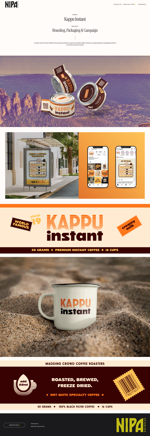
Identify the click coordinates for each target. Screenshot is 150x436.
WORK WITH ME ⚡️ (14, 425)
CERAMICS (35, 423)
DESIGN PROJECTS (38, 426)
